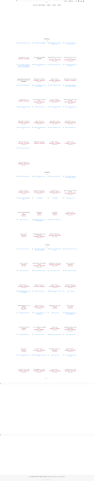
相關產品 (48, 5)
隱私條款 (49, 476)
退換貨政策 (41, 476)
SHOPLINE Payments (49, 479)
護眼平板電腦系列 (42, 5)
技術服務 (54, 5)
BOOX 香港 (35, 5)
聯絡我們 (59, 5)
